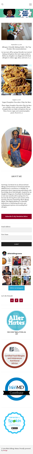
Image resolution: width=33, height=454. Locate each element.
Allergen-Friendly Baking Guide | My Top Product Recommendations (16, 48)
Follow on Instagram (16, 288)
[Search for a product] (2, 4)
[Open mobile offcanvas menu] (30, 4)
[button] (2, 126)
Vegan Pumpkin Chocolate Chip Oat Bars (16, 102)
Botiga (5, 450)
